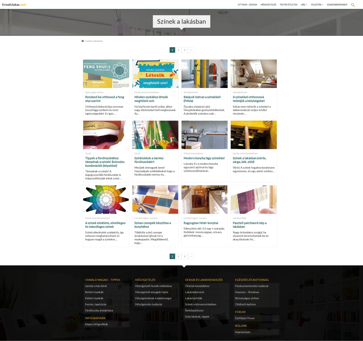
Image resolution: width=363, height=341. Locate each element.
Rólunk (241, 325)
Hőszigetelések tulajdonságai (153, 298)
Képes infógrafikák (96, 324)
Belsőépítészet (194, 310)
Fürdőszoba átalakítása (99, 310)
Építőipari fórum (245, 318)
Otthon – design (247, 4)
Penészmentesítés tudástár (252, 286)
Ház (303, 4)
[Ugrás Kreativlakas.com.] (83, 41)
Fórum (240, 312)
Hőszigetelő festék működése (153, 286)
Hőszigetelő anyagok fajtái (151, 292)
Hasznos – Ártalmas (247, 292)
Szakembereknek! (337, 4)
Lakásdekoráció (194, 292)
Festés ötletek (288, 4)
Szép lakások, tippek (197, 316)
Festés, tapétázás (95, 304)
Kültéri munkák (94, 298)
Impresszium (242, 332)
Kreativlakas (14, 4)
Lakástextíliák (193, 298)
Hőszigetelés (268, 4)
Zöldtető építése (245, 304)
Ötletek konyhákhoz (197, 286)
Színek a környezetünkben (200, 304)
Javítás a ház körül (96, 286)
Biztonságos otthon (247, 298)
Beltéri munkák (94, 292)
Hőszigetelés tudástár (148, 304)
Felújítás (316, 4)
